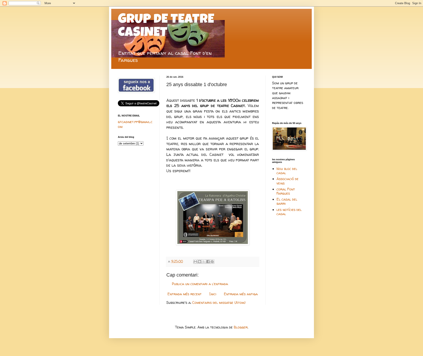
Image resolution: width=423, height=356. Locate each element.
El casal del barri (286, 201)
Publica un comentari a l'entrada (200, 283)
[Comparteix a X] (204, 261)
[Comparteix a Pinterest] (212, 261)
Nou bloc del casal (286, 170)
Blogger (241, 327)
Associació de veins (287, 180)
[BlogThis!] (199, 261)
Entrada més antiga (241, 293)
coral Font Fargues (285, 191)
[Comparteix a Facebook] (208, 261)
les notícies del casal (289, 211)
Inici (212, 293)
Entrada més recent (184, 293)
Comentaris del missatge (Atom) (218, 302)
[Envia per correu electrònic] (195, 261)
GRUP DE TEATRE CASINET (166, 27)
